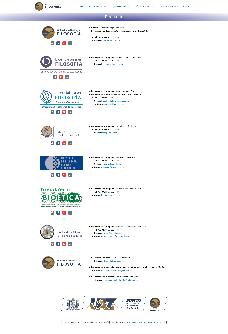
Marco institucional (97, 6)
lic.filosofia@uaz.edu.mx (112, 64)
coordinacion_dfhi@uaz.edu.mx (115, 236)
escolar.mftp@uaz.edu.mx (112, 167)
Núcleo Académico (144, 6)
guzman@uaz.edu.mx (110, 233)
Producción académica (167, 6)
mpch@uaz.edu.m (109, 133)
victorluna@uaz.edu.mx (135, 322)
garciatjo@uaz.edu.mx (111, 164)
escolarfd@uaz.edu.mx (114, 104)
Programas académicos (120, 6)
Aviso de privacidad (157, 322)
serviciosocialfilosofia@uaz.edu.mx (116, 270)
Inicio (81, 6)
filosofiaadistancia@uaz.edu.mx (115, 101)
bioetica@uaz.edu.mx (110, 195)
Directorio (186, 6)
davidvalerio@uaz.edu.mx (112, 261)
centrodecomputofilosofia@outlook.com (120, 280)
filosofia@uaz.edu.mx (111, 40)
